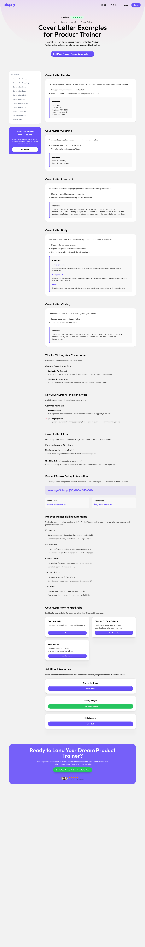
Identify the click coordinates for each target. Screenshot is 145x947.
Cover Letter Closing (20, 95)
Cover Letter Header (20, 79)
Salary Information (19, 111)
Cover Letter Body (19, 91)
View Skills (90, 724)
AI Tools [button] (113, 5)
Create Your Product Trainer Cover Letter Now (72, 770)
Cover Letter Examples (69, 22)
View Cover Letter (67, 633)
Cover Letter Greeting (21, 83)
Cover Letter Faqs (19, 107)
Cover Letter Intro (19, 87)
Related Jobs (17, 120)
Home (55, 22)
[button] (103, 5)
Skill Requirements (19, 115)
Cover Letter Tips (19, 99)
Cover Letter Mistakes (20, 103)
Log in (126, 5)
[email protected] (60, 112)
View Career (90, 689)
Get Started (25, 149)
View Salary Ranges (91, 706)
